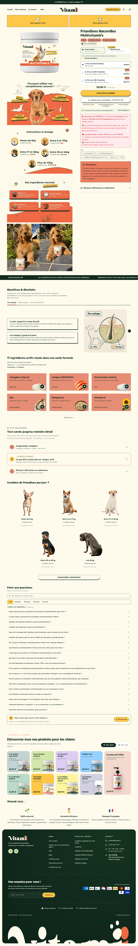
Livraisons (78, 847)
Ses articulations (37, 302)
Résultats (27, 602)
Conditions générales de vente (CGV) (85, 842)
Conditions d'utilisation (123, 915)
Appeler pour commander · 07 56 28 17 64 (107, 100)
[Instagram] (16, 851)
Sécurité (45, 602)
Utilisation (36, 602)
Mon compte (53, 841)
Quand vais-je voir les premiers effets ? (59, 846)
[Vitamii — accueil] (25, 838)
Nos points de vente (55, 863)
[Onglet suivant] (129, 330)
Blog (50, 855)
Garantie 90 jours (113, 9)
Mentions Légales (81, 863)
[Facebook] (10, 851)
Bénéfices (18, 602)
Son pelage (11, 302)
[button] (130, 10)
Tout (10, 602)
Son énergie (23, 302)
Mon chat (124, 745)
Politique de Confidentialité (84, 851)
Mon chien (110, 745)
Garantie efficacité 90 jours (84, 855)
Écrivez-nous (122, 719)
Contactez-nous (54, 859)
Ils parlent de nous (55, 867)
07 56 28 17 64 (114, 845)
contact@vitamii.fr (115, 841)
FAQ (50, 851)
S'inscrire (48, 895)
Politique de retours (81, 859)
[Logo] (69, 9)
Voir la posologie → (91, 58)
